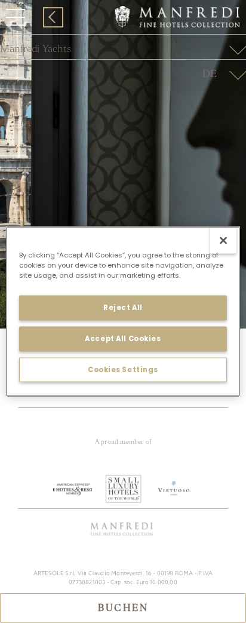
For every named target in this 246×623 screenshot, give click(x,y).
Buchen (123, 608)
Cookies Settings (123, 369)
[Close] (223, 240)
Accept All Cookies (123, 338)
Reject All (123, 307)
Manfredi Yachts (35, 48)
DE (209, 73)
